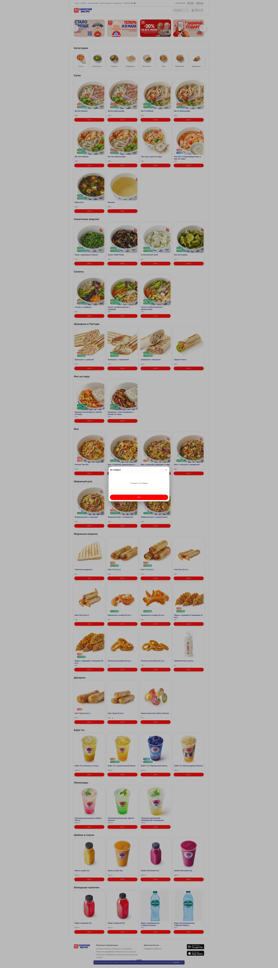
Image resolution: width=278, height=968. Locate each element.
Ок (139, 497)
